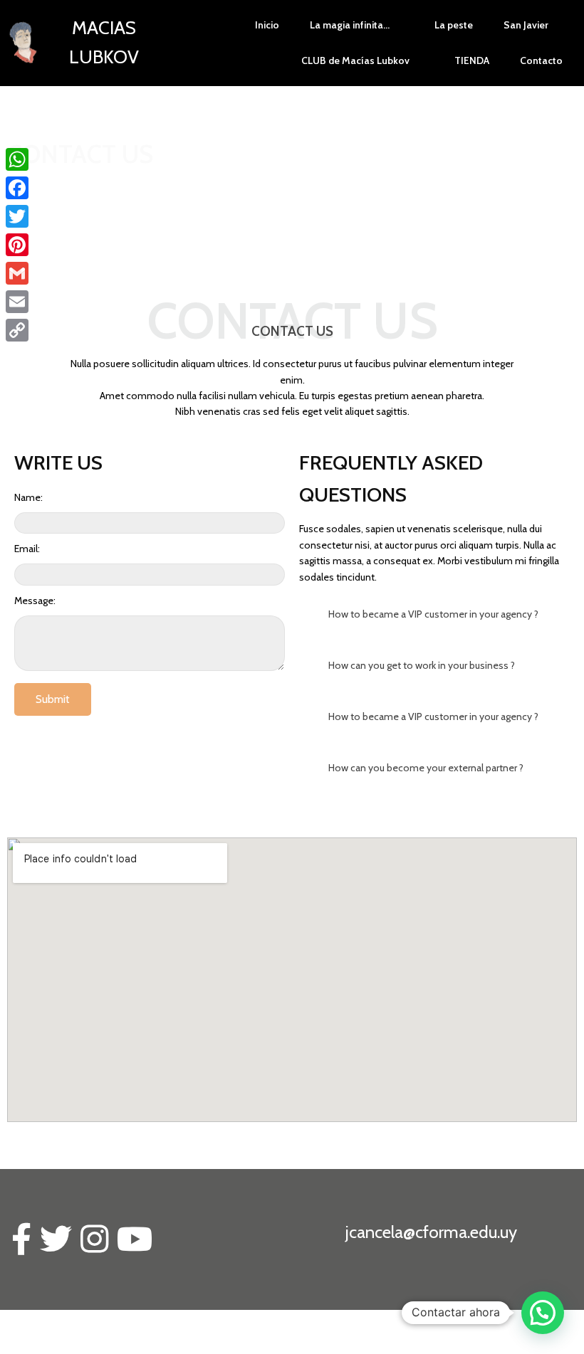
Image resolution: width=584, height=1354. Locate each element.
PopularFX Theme (163, 1339)
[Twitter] (17, 216)
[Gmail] (17, 273)
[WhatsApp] (17, 159)
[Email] (17, 301)
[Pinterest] (17, 245)
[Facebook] (17, 188)
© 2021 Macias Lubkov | (63, 1339)
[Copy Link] (17, 330)
